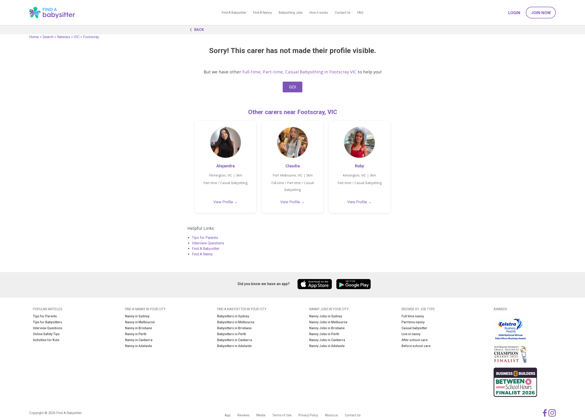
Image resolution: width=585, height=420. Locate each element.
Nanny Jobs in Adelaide (327, 346)
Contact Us (343, 12)
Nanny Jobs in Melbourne (328, 322)
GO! (292, 87)
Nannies (63, 37)
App (228, 415)
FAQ (360, 12)
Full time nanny (413, 316)
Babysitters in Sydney (233, 316)
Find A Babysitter (234, 12)
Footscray (91, 37)
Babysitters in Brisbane (234, 328)
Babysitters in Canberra (234, 340)
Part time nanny (413, 322)
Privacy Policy (308, 415)
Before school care (416, 346)
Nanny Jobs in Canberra (327, 340)
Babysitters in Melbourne (235, 322)
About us (331, 415)
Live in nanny (411, 334)
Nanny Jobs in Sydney (325, 316)
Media (260, 415)
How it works (319, 12)
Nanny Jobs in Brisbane (327, 328)
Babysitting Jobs (291, 12)
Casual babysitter (414, 328)
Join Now (541, 12)
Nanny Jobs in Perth (324, 334)
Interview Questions (208, 243)
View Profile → (225, 202)
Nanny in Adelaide (138, 346)
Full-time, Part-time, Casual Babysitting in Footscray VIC (299, 72)
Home (34, 37)
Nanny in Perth (135, 334)
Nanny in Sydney (137, 316)
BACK (199, 29)
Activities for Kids (46, 340)
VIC (77, 37)
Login (514, 12)
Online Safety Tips (46, 334)
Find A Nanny (262, 12)
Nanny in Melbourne (140, 322)
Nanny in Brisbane (138, 328)
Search (48, 37)
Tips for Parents (205, 237)
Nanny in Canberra (138, 340)
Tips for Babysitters (47, 322)
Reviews (243, 415)
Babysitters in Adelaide (234, 346)
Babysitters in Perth (231, 334)
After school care (415, 340)
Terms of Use (282, 415)
